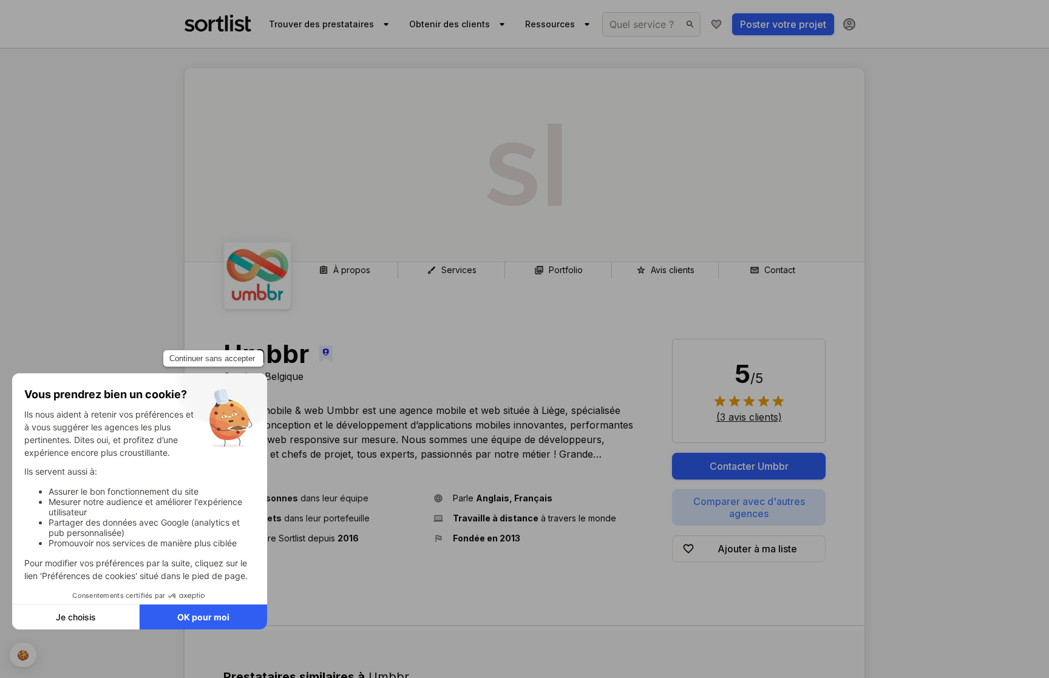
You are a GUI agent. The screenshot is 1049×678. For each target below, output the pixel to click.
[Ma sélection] (716, 24)
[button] (324, 498)
